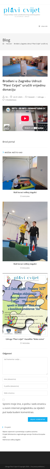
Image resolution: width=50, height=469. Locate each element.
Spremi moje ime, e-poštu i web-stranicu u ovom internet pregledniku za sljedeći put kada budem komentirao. (24, 408)
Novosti (31, 97)
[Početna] (3, 44)
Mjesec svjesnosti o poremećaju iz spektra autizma (20, 432)
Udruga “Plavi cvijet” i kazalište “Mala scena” (25, 339)
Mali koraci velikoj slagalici (25, 192)
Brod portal (9, 141)
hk (7, 97)
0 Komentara (11, 100)
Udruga (41, 97)
